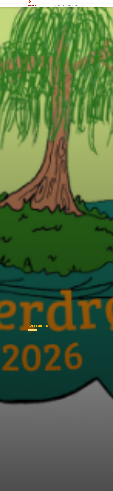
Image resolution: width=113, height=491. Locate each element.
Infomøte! (44, 1)
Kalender (76, 5)
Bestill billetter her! (32, 329)
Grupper (63, 5)
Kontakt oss (82, 5)
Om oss (59, 5)
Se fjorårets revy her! (61, 1)
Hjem (55, 5)
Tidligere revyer (70, 5)
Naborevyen (32, 5)
